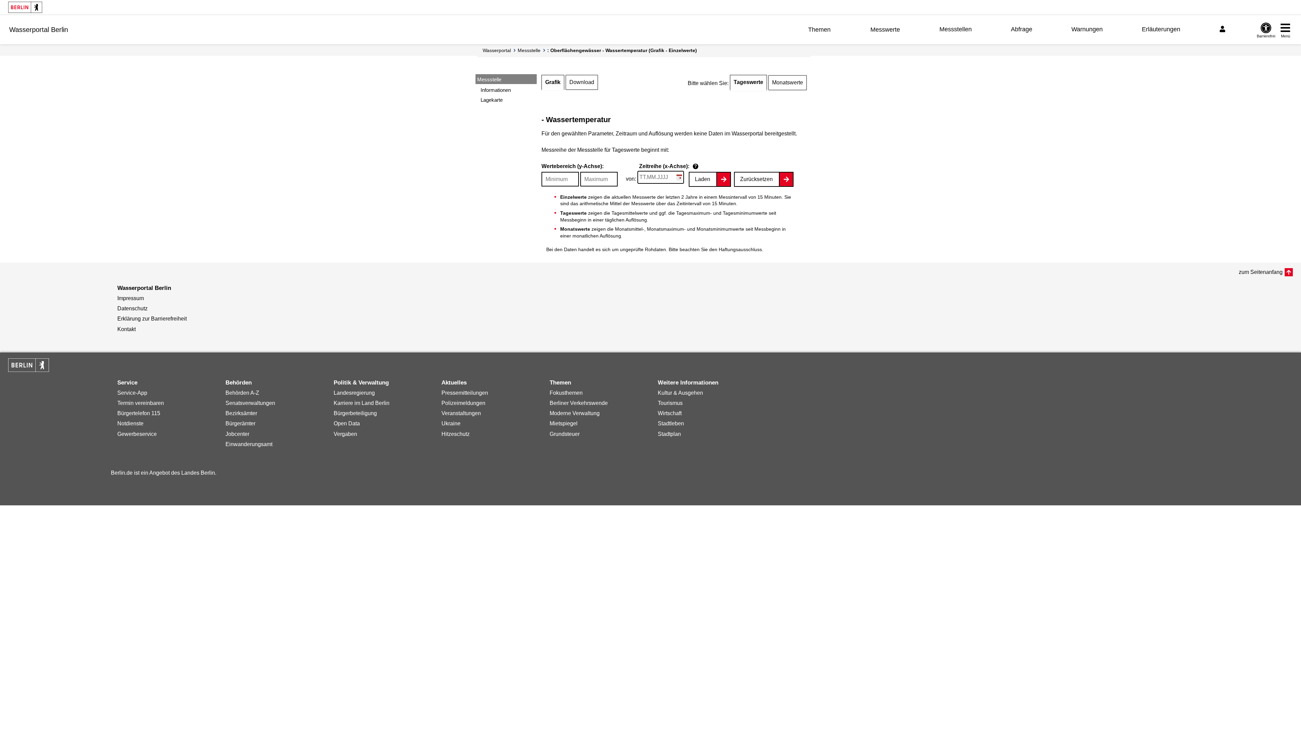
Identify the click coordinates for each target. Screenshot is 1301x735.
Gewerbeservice (137, 434)
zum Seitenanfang (1261, 272)
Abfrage (1021, 29)
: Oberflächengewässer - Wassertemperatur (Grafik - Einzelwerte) (622, 50)
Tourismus (670, 403)
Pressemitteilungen (464, 393)
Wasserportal (497, 50)
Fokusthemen (566, 393)
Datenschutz (132, 308)
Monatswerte (787, 82)
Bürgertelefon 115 (138, 413)
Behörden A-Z (242, 393)
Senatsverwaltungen (250, 403)
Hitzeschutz (455, 434)
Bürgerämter (240, 423)
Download (581, 82)
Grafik (553, 82)
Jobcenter (237, 434)
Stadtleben (671, 423)
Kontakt (126, 329)
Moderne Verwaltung (575, 413)
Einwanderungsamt (249, 444)
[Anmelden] (1223, 29)
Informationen (496, 90)
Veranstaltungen (461, 413)
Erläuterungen (1161, 29)
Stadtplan (669, 434)
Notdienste (130, 423)
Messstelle (529, 50)
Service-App (132, 393)
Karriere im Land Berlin (361, 403)
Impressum (130, 298)
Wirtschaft (670, 413)
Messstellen (955, 29)
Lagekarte (492, 100)
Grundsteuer (565, 434)
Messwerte (885, 29)
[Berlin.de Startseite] (25, 7)
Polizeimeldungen (463, 403)
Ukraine (451, 423)
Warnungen (1087, 29)
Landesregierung (354, 393)
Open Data (347, 423)
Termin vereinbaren (140, 403)
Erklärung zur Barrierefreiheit (152, 319)
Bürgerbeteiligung (355, 413)
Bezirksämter (241, 413)
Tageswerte (748, 82)
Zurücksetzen (756, 179)
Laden (702, 179)
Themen (819, 29)
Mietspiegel (564, 423)
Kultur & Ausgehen (680, 393)
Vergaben (345, 434)
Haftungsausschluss (740, 249)
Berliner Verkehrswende (579, 403)
